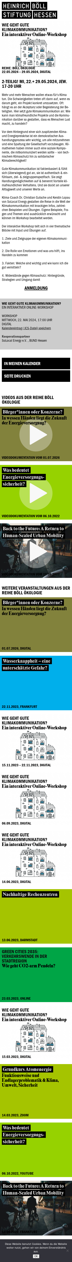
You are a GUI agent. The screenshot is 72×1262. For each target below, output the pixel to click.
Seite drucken (17, 376)
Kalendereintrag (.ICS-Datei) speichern (26, 328)
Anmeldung (36, 288)
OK (36, 1256)
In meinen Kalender (22, 363)
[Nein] (67, 1250)
